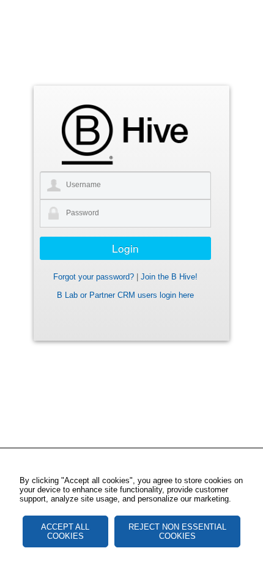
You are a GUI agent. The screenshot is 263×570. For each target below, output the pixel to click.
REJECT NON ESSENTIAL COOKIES (177, 531)
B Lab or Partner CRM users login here (125, 295)
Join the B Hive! (169, 276)
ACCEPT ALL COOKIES (65, 531)
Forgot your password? (93, 276)
